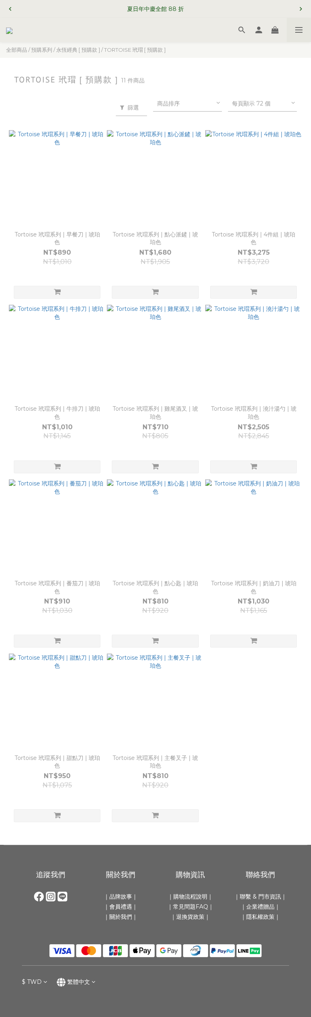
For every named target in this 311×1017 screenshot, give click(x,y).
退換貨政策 (190, 916)
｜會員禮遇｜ (121, 906)
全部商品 (16, 49)
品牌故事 (120, 896)
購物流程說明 (190, 896)
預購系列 (41, 49)
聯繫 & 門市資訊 (260, 896)
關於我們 (120, 916)
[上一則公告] (10, 9)
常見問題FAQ (190, 906)
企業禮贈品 (260, 906)
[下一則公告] (301, 9)
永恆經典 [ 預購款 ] (78, 49)
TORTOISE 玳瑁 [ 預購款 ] (135, 49)
